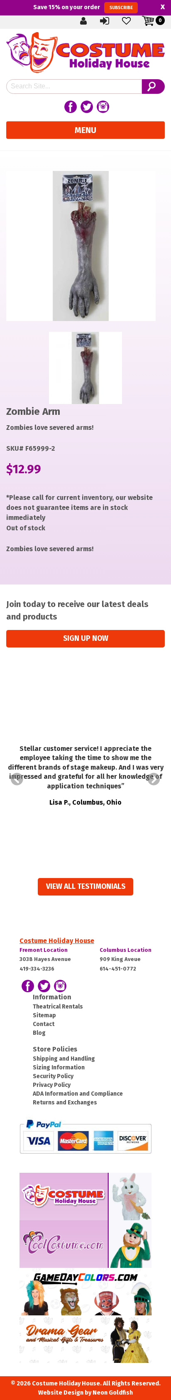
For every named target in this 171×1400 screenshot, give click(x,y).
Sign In (111, 20)
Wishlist (133, 20)
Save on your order (82, 7)
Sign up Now (85, 638)
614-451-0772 (118, 969)
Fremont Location (44, 950)
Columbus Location (125, 950)
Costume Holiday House (57, 941)
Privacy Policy (52, 1085)
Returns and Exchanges (65, 1102)
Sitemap (44, 1015)
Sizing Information (59, 1067)
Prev (17, 779)
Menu (85, 130)
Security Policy (53, 1076)
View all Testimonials (85, 886)
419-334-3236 (37, 969)
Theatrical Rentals (58, 1006)
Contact (43, 1024)
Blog (39, 1032)
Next (154, 779)
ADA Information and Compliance (78, 1093)
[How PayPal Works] (85, 1136)
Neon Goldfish (113, 1392)
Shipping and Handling (64, 1058)
